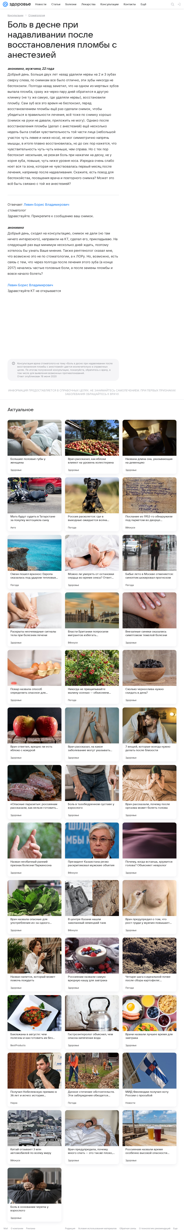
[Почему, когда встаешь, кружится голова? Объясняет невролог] (149, 849)
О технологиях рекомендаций (154, 1228)
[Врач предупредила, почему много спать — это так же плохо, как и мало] (92, 1137)
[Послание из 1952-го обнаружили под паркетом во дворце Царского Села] (149, 504)
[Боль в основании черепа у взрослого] (34, 1195)
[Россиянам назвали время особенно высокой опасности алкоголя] (149, 1137)
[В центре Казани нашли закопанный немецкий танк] (92, 907)
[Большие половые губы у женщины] (34, 447)
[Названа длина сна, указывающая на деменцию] (149, 447)
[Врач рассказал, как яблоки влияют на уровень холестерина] (92, 447)
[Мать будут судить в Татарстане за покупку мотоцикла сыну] (34, 504)
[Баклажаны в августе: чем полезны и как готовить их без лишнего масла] (34, 1022)
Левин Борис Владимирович (46, 204)
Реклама (30, 1228)
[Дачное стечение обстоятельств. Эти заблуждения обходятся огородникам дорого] (92, 1080)
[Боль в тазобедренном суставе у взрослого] (92, 792)
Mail (6, 1228)
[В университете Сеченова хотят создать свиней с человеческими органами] (149, 1195)
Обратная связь (127, 1228)
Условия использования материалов (97, 1228)
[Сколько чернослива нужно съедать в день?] (149, 677)
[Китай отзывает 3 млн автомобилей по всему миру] (34, 1137)
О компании (17, 1228)
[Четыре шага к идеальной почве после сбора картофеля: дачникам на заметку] (149, 965)
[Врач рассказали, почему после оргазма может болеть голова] (149, 792)
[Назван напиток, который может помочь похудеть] (34, 965)
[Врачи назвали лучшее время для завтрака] (149, 1022)
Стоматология (36, 15)
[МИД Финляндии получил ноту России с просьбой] (149, 1080)
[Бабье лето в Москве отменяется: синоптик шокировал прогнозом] (149, 562)
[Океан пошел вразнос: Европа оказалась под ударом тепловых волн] (34, 562)
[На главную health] (19, 4)
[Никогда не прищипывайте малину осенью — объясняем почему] (92, 677)
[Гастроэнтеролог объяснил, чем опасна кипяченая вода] (92, 1022)
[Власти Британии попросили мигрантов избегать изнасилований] (92, 619)
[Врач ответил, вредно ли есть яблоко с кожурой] (34, 734)
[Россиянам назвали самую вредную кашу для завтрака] (92, 965)
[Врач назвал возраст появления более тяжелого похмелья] (92, 1195)
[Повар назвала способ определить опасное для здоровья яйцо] (34, 677)
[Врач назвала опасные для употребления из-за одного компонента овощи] (34, 907)
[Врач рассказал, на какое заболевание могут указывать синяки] (92, 734)
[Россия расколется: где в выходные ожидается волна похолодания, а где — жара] (92, 504)
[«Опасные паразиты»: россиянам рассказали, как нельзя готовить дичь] (34, 792)
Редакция (70, 1228)
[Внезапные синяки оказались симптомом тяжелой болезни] (149, 619)
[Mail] (5, 4)
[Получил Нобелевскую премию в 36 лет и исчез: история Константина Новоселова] (34, 1080)
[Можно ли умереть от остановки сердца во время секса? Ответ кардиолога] (92, 562)
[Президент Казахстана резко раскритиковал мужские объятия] (92, 849)
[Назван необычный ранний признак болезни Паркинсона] (34, 849)
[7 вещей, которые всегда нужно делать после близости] (149, 734)
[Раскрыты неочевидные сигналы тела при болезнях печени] (34, 619)
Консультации (15, 15)
